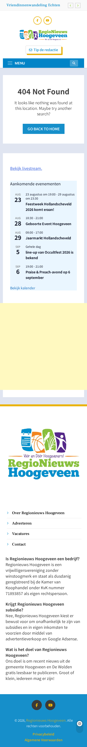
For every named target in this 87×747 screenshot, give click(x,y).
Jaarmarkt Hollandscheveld (48, 237)
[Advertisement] (43, 346)
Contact (19, 544)
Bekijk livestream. (26, 168)
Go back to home (44, 128)
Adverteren (22, 523)
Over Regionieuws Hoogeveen (38, 512)
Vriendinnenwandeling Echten (33, 5)
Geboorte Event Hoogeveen (48, 223)
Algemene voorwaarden (43, 739)
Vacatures (20, 533)
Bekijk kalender (22, 287)
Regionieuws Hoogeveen (46, 720)
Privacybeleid (43, 734)
